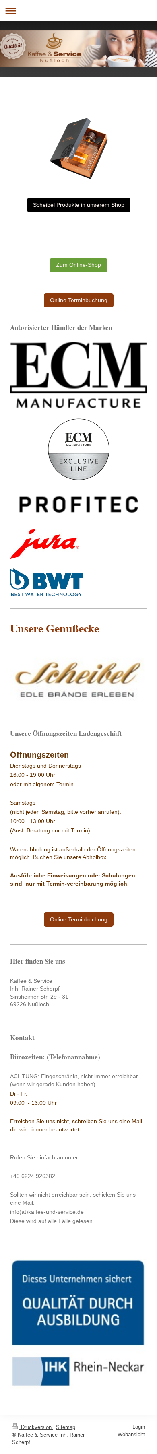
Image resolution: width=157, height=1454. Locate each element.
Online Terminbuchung (78, 300)
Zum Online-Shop (78, 265)
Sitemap (65, 1427)
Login (138, 1427)
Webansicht (131, 1434)
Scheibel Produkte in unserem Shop (78, 205)
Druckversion (36, 1427)
